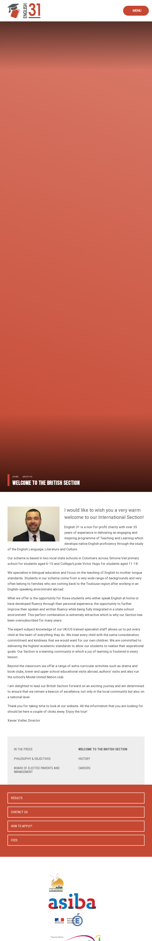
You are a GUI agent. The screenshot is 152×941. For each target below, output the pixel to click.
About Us (27, 476)
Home (15, 476)
